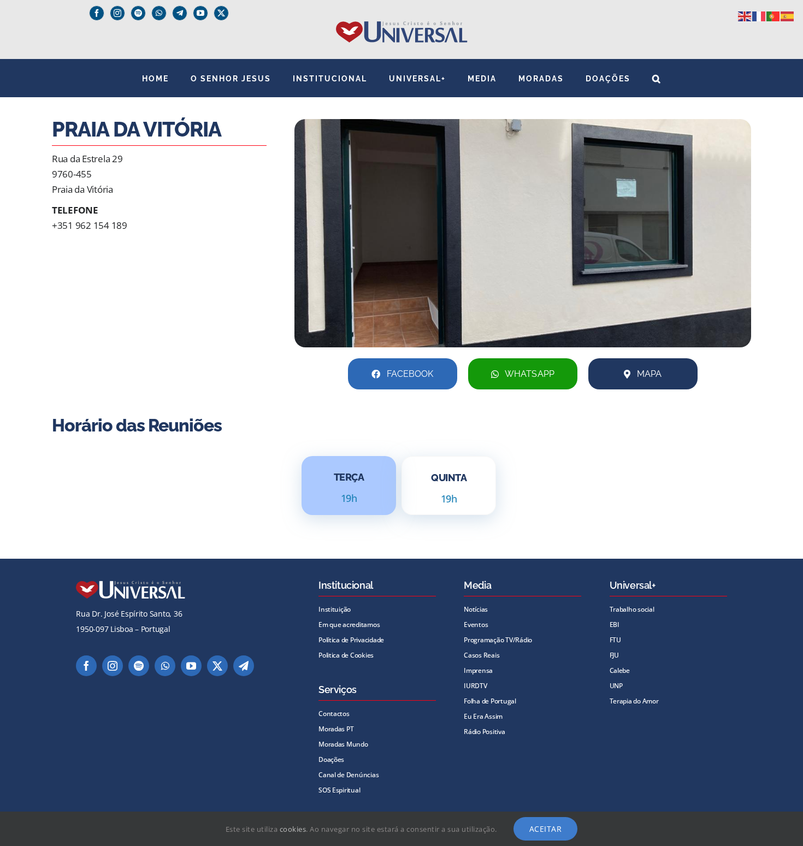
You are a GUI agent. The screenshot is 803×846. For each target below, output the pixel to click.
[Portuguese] (773, 15)
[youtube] (200, 13)
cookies (293, 829)
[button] (656, 78)
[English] (745, 15)
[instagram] (117, 13)
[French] (759, 15)
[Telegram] (179, 13)
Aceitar (545, 829)
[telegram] (243, 665)
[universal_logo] (402, 25)
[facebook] (96, 13)
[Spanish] (788, 15)
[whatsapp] (159, 13)
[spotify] (138, 13)
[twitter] (221, 13)
